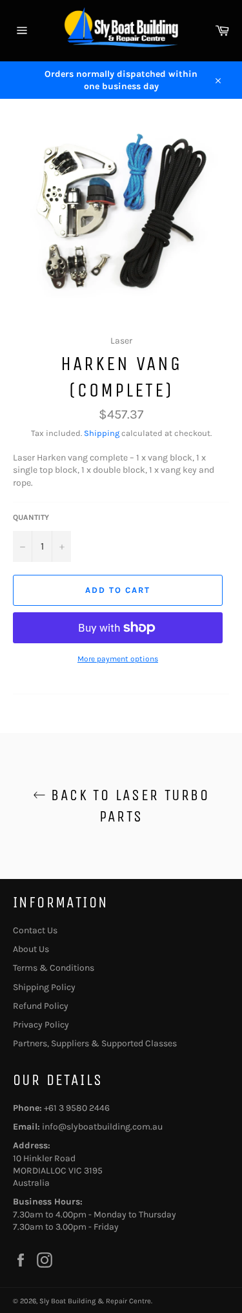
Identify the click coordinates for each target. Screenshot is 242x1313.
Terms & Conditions (53, 967)
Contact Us (35, 930)
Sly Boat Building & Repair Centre (95, 1301)
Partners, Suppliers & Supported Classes (95, 1043)
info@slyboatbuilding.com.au (102, 1126)
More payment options (117, 658)
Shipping (101, 433)
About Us (31, 949)
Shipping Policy (44, 987)
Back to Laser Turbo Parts (127, 805)
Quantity (31, 517)
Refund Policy (40, 1005)
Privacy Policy (41, 1024)
